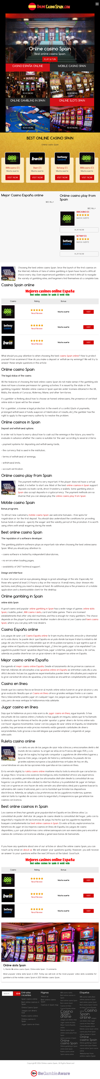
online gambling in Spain (41, 608)
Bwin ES (37, 167)
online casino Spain (21, 969)
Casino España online (37, 635)
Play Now (79, 230)
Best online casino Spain (48, 1001)
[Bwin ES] (37, 158)
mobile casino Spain (39, 515)
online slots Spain (66, 1049)
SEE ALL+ (50, 202)
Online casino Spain (69, 1041)
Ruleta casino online (29, 1016)
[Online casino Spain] (49, 10)
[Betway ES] (62, 158)
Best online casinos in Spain (30, 1003)
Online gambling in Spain (68, 1046)
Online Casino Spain (29, 1007)
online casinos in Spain (78, 485)
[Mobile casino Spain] (72, 88)
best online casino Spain (68, 1000)
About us (44, 996)
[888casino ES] (12, 158)
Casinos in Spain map (49, 1005)
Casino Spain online (66, 1014)
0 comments (52, 969)
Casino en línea (40, 693)
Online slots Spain (14, 965)
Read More (28, 93)
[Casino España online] (28, 86)
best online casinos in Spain (44, 823)
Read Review (36, 313)
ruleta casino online (35, 771)
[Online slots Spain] (72, 121)
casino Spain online (69, 355)
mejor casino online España (30, 666)
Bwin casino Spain (66, 1003)
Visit (88, 312)
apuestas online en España (53, 670)
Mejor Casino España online (67, 1026)
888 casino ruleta (32, 612)
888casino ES (13, 167)
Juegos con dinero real (29, 1012)
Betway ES (62, 167)
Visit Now (12, 177)
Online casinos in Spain (28, 1020)
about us (27, 850)
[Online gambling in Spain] (28, 121)
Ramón (9, 969)
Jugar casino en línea (30, 1024)
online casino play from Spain (71, 496)
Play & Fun (50, 59)
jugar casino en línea (59, 713)
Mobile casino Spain (67, 1030)
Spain (20, 492)
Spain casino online (29, 999)
